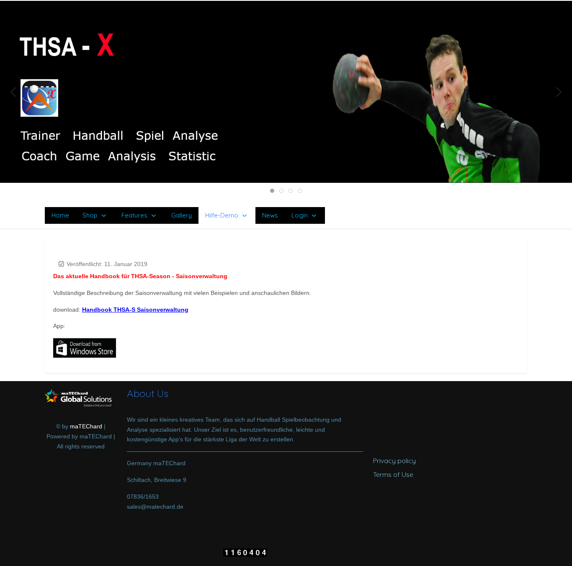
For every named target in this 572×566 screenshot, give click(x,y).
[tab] (272, 191)
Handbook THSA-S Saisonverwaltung (135, 309)
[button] (286, 91)
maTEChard (86, 426)
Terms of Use (393, 474)
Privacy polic (392, 460)
